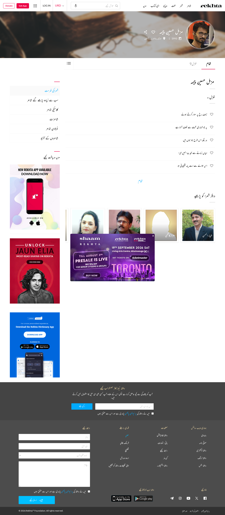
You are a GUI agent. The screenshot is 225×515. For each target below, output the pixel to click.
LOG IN (47, 5)
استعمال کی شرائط (194, 511)
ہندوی (203, 435)
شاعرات (54, 119)
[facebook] (205, 498)
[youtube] (188, 498)
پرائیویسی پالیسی (131, 413)
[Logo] (211, 6)
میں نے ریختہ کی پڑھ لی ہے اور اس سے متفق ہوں (123, 413)
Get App (23, 5)
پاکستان (146, 38)
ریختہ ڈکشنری (201, 450)
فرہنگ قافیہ (124, 442)
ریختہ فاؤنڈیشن (162, 435)
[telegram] (172, 498)
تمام (208, 63)
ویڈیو (165, 6)
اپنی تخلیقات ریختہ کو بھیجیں (119, 465)
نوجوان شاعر (52, 128)
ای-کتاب (155, 6)
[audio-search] (76, 5)
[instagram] (180, 498)
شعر (181, 6)
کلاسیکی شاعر (52, 109)
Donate (8, 5)
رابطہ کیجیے (164, 450)
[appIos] (121, 498)
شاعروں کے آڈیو (49, 138)
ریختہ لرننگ (202, 458)
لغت (173, 6)
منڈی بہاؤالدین (155, 38)
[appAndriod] (143, 498)
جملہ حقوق (184, 511)
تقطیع (127, 450)
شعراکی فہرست (51, 90)
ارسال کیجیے (33, 499)
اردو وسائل (124, 458)
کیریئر (165, 458)
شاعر (189, 6)
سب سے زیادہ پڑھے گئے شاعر (42, 100)
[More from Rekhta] (35, 5)
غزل (193, 63)
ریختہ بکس (202, 465)
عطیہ (127, 435)
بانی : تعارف (163, 442)
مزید (144, 6)
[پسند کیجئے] (153, 32)
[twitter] (197, 498)
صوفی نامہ (202, 442)
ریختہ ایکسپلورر (162, 465)
